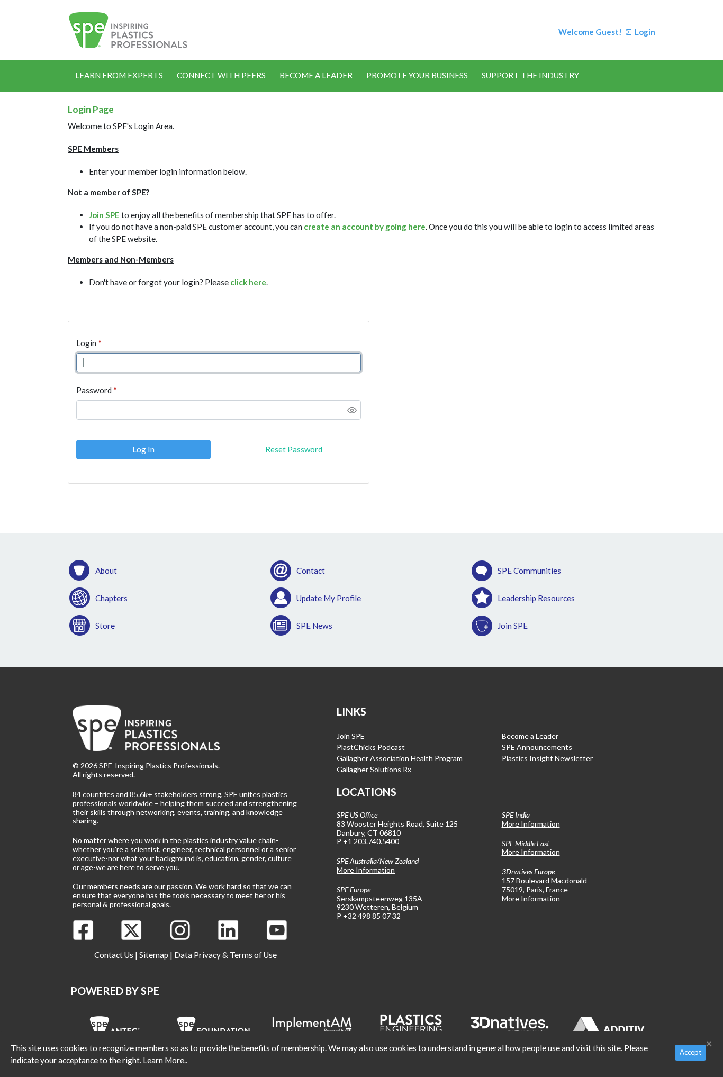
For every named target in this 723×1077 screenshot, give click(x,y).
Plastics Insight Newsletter (547, 758)
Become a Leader (316, 75)
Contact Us (113, 955)
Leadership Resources (536, 598)
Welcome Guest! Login (606, 32)
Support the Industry (530, 75)
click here (248, 282)
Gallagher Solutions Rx (374, 769)
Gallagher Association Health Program (400, 758)
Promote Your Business (417, 75)
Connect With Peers (221, 75)
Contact (310, 570)
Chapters (111, 598)
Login (86, 343)
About (106, 570)
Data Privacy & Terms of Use (225, 955)
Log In (143, 449)
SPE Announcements (537, 747)
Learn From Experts (119, 75)
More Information (366, 869)
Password (94, 390)
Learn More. (164, 1060)
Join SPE (104, 215)
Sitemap (153, 955)
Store (105, 625)
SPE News (314, 625)
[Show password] (352, 410)
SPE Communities (529, 570)
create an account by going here (365, 226)
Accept (690, 1052)
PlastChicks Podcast (371, 747)
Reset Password (293, 449)
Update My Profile (328, 598)
